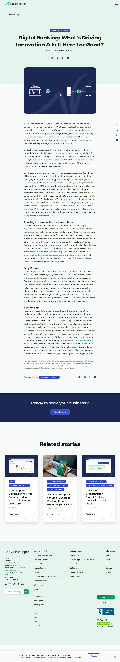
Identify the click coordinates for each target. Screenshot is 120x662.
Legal (36, 617)
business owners (83, 341)
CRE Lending (74, 568)
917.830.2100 (15, 568)
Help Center (38, 600)
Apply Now (58, 412)
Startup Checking (40, 564)
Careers (108, 568)
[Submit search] (26, 591)
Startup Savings (40, 568)
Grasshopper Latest (60, 30)
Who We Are (110, 551)
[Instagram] (14, 585)
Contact (37, 626)
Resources (38, 596)
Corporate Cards (76, 572)
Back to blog (14, 15)
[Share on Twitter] (52, 58)
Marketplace (39, 605)
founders (73, 255)
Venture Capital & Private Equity (46, 576)
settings (79, 657)
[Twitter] (10, 585)
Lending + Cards (75, 551)
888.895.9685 (12, 565)
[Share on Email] (68, 58)
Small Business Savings (42, 560)
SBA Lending (74, 555)
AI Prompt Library (40, 609)
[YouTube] (22, 585)
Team (107, 560)
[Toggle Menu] (116, 3)
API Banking (38, 585)
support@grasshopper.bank (15, 570)
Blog (35, 613)
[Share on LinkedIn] (58, 58)
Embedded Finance (41, 581)
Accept (94, 656)
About (107, 555)
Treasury (37, 572)
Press (107, 564)
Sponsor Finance (75, 564)
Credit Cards (74, 576)
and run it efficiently (79, 318)
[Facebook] (18, 585)
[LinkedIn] (6, 585)
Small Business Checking (43, 555)
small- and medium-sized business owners (44, 255)
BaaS (36, 589)
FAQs (36, 621)
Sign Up (105, 597)
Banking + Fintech (40, 551)
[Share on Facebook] (62, 58)
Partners (108, 572)
